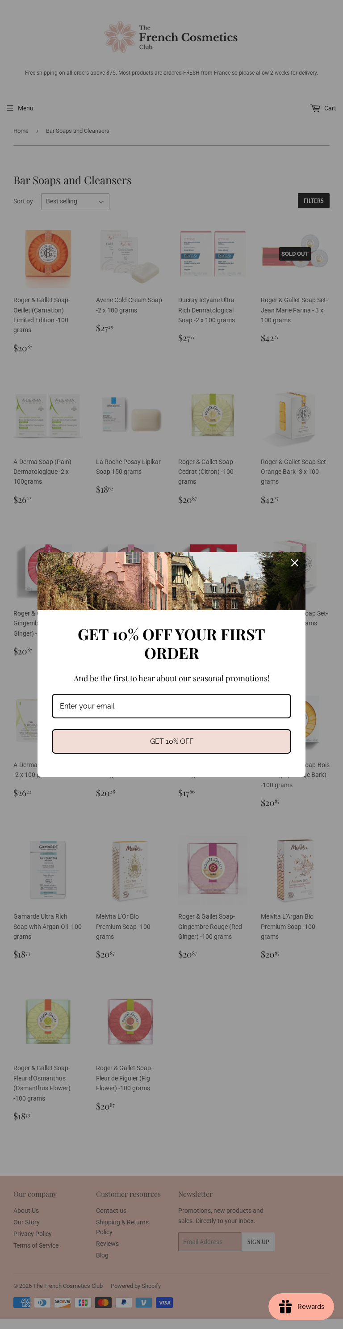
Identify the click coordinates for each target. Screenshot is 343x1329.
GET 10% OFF (171, 741)
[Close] (294, 563)
